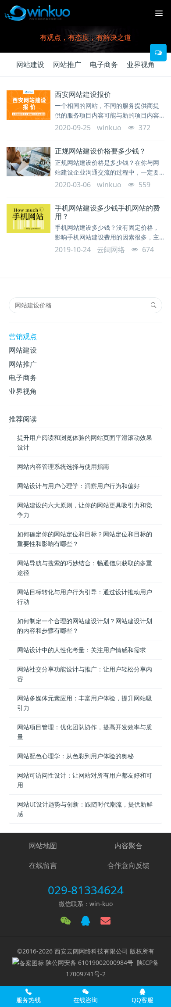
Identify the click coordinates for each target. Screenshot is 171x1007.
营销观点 (23, 336)
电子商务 (104, 64)
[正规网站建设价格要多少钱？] (28, 161)
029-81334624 (86, 890)
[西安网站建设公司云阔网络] (37, 13)
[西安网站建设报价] (28, 105)
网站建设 (30, 64)
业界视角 (141, 64)
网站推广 (67, 64)
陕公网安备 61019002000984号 (89, 962)
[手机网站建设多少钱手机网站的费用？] (28, 218)
